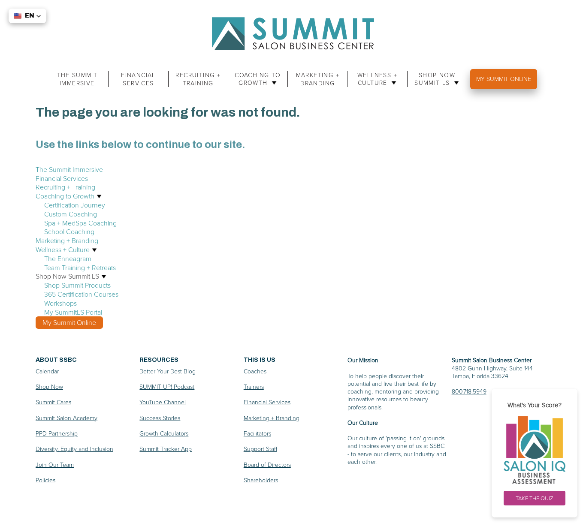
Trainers (254, 386)
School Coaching (69, 231)
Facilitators (257, 433)
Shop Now (49, 386)
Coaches (255, 371)
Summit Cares (53, 402)
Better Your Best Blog (167, 371)
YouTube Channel (162, 402)
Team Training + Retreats (80, 267)
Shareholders (261, 480)
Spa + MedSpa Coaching (80, 223)
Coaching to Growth (258, 79)
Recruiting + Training (198, 79)
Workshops (60, 303)
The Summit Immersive (77, 79)
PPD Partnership (57, 433)
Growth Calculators (163, 433)
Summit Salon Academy (66, 418)
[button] (27, 16)
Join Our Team (55, 464)
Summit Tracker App (165, 449)
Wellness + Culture (377, 79)
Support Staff (260, 449)
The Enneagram (67, 258)
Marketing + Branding (317, 79)
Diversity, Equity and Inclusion (74, 449)
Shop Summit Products (77, 285)
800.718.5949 (469, 391)
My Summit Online (503, 79)
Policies (45, 480)
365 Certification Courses (81, 294)
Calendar (47, 371)
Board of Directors (267, 464)
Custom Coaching (70, 214)
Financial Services (138, 79)
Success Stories (159, 418)
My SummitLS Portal (73, 312)
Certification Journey (74, 205)
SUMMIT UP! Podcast (166, 386)
